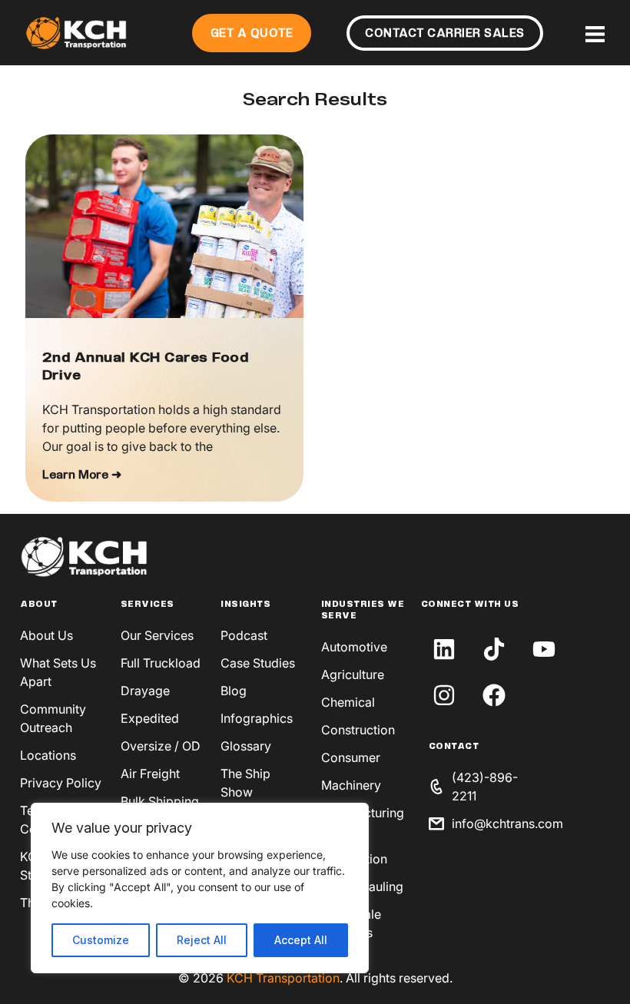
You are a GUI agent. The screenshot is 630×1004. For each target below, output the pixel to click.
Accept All (300, 939)
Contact (454, 746)
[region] (200, 888)
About (39, 604)
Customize (100, 939)
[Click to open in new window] (444, 649)
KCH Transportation (283, 978)
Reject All (202, 939)
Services (147, 604)
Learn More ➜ (81, 475)
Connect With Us (470, 604)
